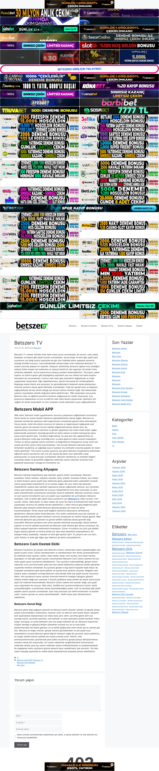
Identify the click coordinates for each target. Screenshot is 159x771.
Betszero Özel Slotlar (118, 609)
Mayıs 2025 (117, 487)
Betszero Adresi (119, 348)
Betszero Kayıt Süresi (118, 573)
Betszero (72, 326)
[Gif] (79, 159)
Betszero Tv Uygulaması (119, 600)
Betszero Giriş (107, 326)
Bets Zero (21, 665)
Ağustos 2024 (118, 507)
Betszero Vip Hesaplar (118, 603)
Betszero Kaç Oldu (131, 573)
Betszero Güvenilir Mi (134, 559)
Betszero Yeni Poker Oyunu (120, 606)
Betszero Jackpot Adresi (132, 567)
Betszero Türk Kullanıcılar (135, 600)
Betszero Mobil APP (24, 660)
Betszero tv (74, 499)
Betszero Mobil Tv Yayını (119, 579)
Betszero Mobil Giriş (121, 404)
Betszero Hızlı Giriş (117, 567)
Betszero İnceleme (89, 326)
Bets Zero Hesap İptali (136, 565)
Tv (18, 658)
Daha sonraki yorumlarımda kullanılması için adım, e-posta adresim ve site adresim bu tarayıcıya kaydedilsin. (57, 736)
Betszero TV (38, 660)
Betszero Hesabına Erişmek (120, 565)
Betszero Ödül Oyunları (136, 606)
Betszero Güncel (119, 364)
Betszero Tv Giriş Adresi (134, 597)
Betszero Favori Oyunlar (134, 545)
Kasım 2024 (117, 495)
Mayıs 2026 (117, 475)
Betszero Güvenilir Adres (119, 559)
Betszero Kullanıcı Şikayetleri (120, 576)
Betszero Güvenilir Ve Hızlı (120, 562)
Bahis (114, 426)
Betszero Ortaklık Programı (136, 579)
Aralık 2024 (117, 491)
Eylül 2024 (117, 503)
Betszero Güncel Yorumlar (133, 556)
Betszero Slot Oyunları (123, 594)
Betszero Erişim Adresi (118, 545)
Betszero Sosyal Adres (118, 597)
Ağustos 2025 (118, 483)
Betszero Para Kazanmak (132, 582)
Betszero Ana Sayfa (118, 542)
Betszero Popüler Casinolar (120, 588)
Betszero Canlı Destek (122, 400)
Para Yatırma (118, 442)
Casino (115, 430)
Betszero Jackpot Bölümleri (120, 571)
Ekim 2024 (117, 499)
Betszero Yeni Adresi (133, 603)
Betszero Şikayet (125, 326)
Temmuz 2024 (119, 511)
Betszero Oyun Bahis (118, 582)
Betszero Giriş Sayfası (122, 388)
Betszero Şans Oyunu (132, 609)
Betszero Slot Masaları (118, 591)
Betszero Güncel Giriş (118, 556)
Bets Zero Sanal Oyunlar (136, 588)
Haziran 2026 (118, 471)
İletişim (139, 326)
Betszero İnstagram (121, 396)
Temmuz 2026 (119, 467)
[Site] (39, 119)
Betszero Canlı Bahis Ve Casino (134, 542)
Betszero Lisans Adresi (137, 576)
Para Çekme (117, 438)
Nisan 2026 (117, 479)
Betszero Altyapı (119, 392)
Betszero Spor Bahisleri (26, 663)
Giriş (114, 434)
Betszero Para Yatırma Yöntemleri (122, 585)
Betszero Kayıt (133, 571)
